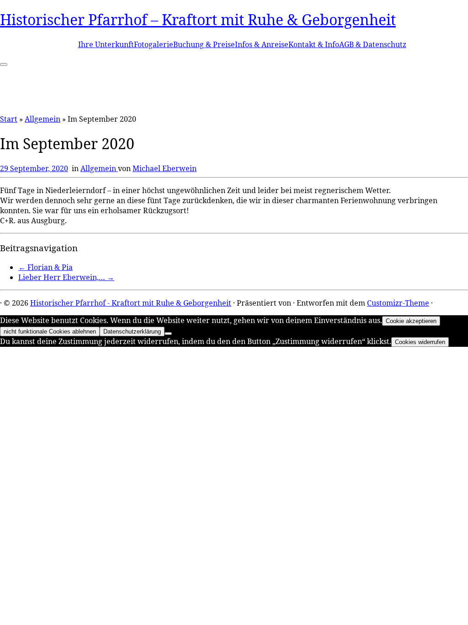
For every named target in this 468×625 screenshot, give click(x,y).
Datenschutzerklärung (132, 331)
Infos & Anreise (261, 44)
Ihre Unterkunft (106, 44)
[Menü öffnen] (3, 64)
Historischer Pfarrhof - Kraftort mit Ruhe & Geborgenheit (130, 303)
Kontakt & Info (313, 44)
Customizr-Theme (398, 303)
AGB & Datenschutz (372, 44)
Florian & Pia (45, 267)
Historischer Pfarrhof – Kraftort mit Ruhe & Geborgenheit (198, 19)
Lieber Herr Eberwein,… (66, 277)
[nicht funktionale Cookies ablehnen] (168, 333)
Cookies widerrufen (420, 342)
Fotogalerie (153, 44)
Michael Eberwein (165, 168)
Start (8, 119)
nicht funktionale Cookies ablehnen (50, 331)
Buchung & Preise (204, 44)
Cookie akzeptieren (411, 321)
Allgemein (42, 119)
